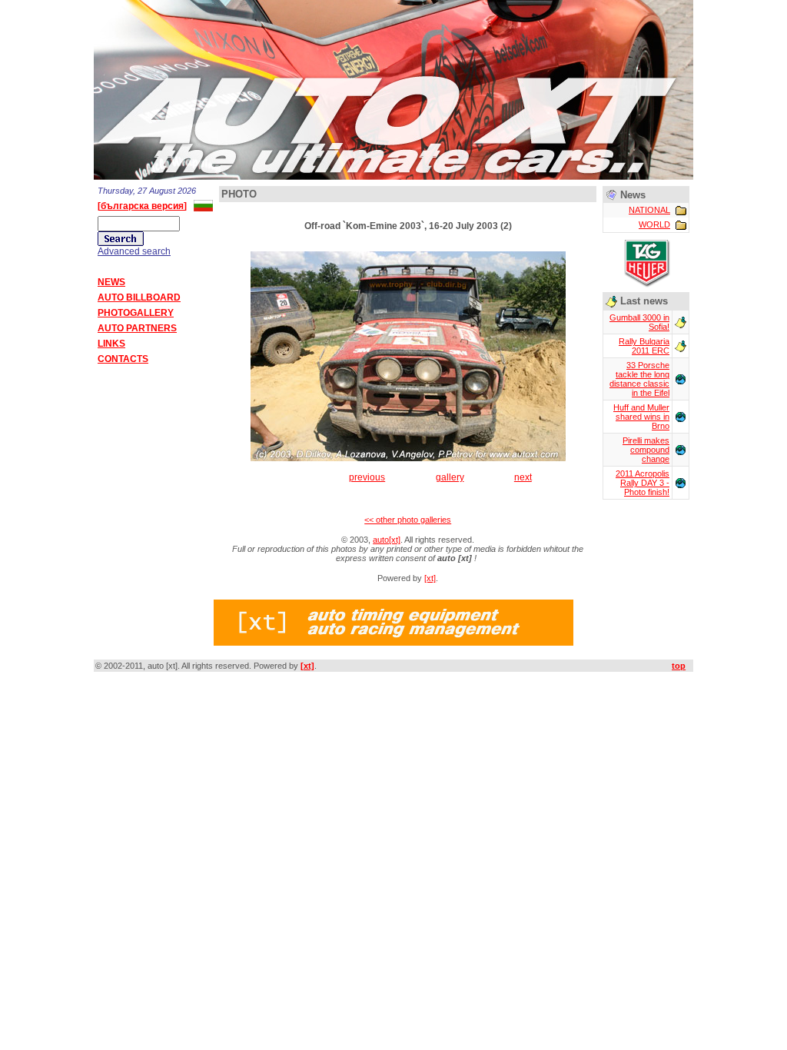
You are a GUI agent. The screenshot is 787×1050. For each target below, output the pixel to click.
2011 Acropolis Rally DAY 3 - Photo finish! (642, 483)
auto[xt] (386, 539)
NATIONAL (649, 209)
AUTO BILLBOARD (139, 297)
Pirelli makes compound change (646, 450)
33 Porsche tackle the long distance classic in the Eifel (639, 379)
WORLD (654, 224)
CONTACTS (123, 359)
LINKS (111, 343)
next (523, 477)
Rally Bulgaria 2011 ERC (644, 346)
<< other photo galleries (407, 519)
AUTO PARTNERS (137, 328)
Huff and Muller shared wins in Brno (641, 416)
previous (367, 477)
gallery (450, 477)
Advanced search (134, 251)
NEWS (111, 282)
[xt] (430, 578)
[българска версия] (142, 206)
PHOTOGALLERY (136, 312)
